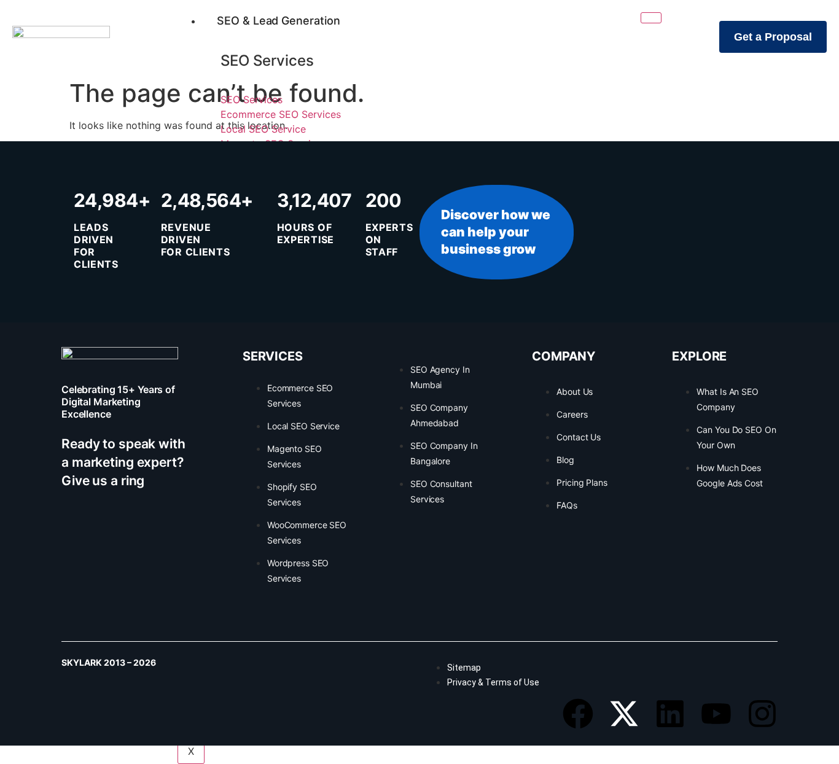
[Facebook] (578, 713)
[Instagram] (762, 713)
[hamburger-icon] (651, 17)
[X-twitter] (624, 713)
